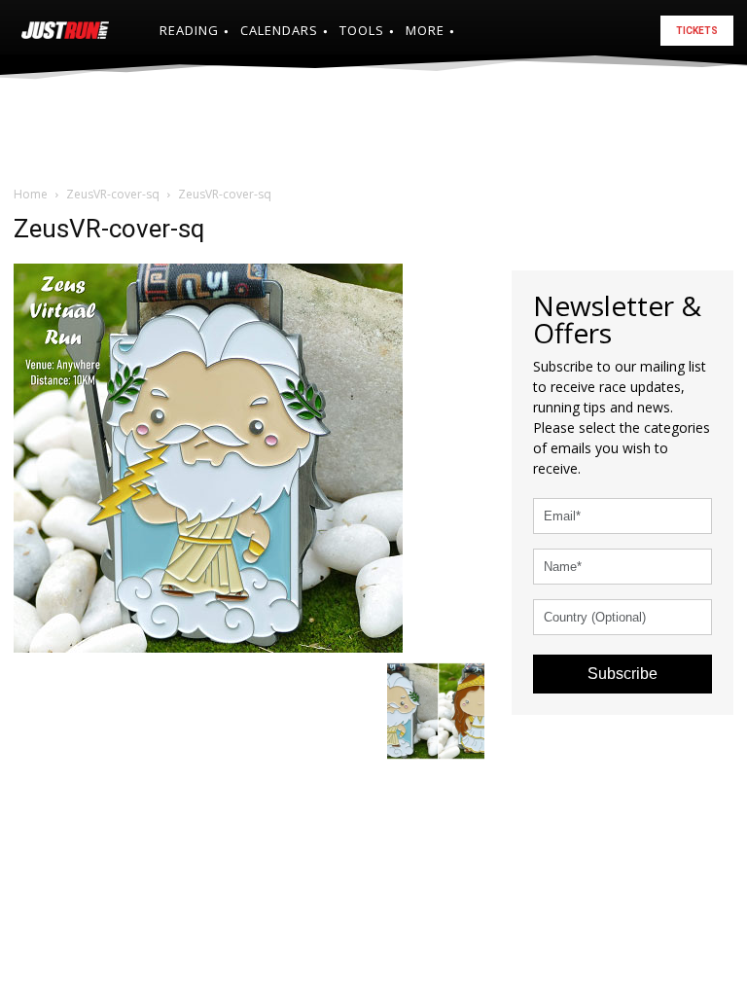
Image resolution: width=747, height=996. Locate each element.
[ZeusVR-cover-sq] (208, 455)
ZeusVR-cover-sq (113, 194)
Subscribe (622, 673)
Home (31, 194)
